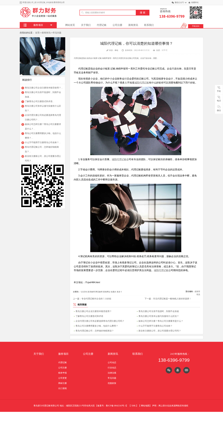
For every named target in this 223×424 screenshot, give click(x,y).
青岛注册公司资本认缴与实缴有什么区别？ (159, 316)
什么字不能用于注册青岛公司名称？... (43, 142)
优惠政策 (112, 383)
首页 (37, 33)
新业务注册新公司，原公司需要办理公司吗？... (43, 158)
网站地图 (145, 406)
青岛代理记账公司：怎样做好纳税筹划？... (42, 149)
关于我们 (86, 25)
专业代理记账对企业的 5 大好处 (96, 299)
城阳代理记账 (141, 82)
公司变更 (62, 378)
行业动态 (112, 368)
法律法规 (112, 373)
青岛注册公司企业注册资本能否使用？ (94, 311)
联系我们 (149, 25)
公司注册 (117, 25)
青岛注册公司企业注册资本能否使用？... (44, 88)
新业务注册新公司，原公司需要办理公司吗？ (160, 331)
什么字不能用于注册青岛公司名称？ (155, 326)
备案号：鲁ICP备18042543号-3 (111, 406)
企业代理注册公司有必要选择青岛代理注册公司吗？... (43, 117)
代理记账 (101, 25)
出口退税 (62, 388)
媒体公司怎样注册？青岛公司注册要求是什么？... (43, 126)
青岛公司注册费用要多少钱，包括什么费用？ (97, 326)
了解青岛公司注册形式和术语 (89, 316)
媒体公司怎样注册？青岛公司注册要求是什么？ (161, 321)
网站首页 (70, 25)
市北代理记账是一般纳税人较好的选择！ (172, 299)
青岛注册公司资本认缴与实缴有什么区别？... (43, 108)
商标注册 (62, 383)
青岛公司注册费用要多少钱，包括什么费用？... (43, 135)
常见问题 (57, 33)
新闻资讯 (133, 25)
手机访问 (195, 26)
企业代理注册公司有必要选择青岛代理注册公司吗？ (100, 321)
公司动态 (112, 362)
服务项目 (63, 353)
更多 (118, 292)
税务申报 (62, 373)
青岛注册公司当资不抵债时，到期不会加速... (43, 94)
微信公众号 (179, 2)
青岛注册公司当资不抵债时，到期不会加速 (159, 311)
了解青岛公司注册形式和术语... (39, 101)
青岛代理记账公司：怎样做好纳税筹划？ (95, 331)
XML (133, 406)
